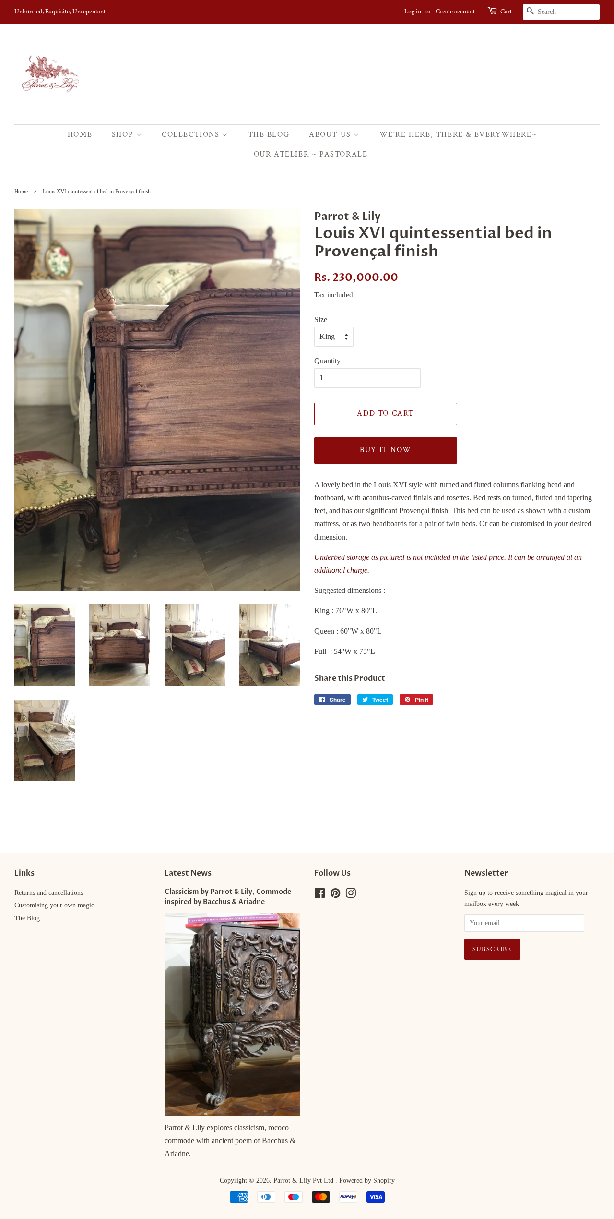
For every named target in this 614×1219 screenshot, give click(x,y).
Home (80, 135)
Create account (455, 11)
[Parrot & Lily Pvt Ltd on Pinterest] (335, 895)
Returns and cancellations (48, 892)
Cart (506, 11)
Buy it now (385, 450)
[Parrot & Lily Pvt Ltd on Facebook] (319, 895)
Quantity (327, 361)
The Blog (269, 135)
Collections (192, 135)
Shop (124, 135)
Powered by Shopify (367, 1180)
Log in (412, 11)
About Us (331, 135)
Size (320, 319)
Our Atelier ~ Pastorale (311, 154)
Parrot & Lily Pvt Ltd (304, 1180)
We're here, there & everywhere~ (458, 135)
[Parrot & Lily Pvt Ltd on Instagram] (350, 895)
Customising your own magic (54, 905)
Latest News (188, 873)
